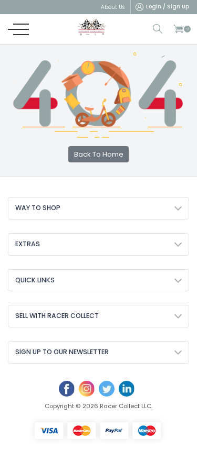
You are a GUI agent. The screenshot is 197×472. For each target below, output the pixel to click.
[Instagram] (87, 389)
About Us (113, 7)
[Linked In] (126, 389)
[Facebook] (67, 389)
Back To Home (98, 154)
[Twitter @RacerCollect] (107, 389)
